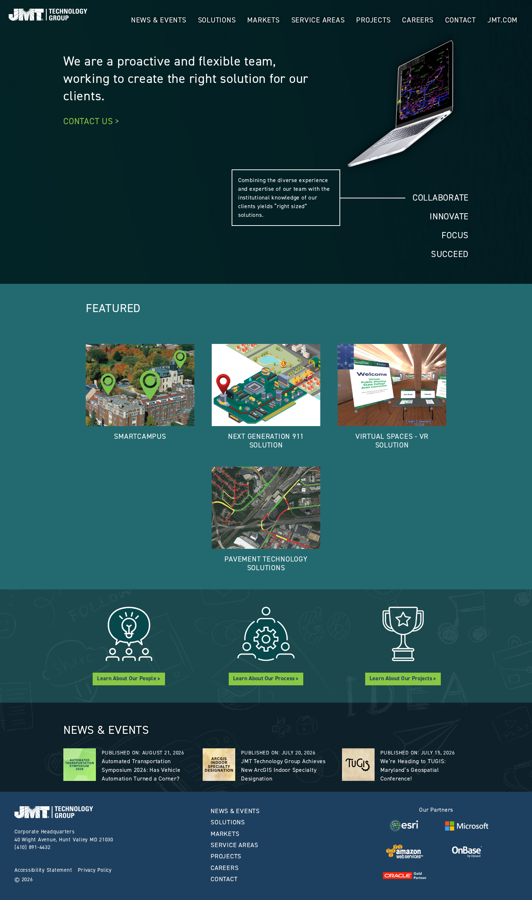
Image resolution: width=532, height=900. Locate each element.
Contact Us (88, 121)
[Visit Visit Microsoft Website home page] (466, 825)
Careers (417, 20)
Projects (373, 20)
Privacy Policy (95, 870)
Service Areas (318, 20)
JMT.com (502, 20)
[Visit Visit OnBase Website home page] (466, 851)
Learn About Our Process (264, 678)
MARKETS (263, 20)
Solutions (217, 20)
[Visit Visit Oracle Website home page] (404, 875)
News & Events (158, 20)
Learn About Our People (126, 678)
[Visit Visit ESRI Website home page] (404, 825)
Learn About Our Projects (401, 678)
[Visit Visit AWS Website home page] (404, 851)
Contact (460, 20)
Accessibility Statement (43, 870)
